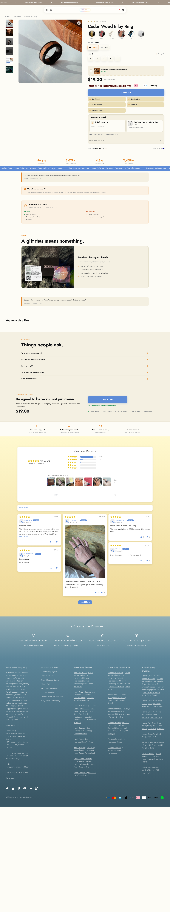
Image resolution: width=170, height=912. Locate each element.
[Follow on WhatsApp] (36, 788)
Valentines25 (146, 773)
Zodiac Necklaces (123, 684)
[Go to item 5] (9, 61)
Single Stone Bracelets (150, 695)
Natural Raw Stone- (149, 723)
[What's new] (118, 10)
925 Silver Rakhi (148, 748)
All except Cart (16, 16)
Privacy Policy (46, 684)
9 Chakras (160, 706)
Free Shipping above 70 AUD (24, 2)
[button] (46, 10)
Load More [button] (85, 602)
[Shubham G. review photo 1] (85, 551)
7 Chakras (157, 703)
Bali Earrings (86, 731)
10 (104, 59)
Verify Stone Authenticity (50, 701)
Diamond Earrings (80, 734)
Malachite (160, 728)
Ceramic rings (90, 692)
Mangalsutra (112, 753)
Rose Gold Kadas (86, 711)
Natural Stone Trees (149, 701)
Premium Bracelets (116, 717)
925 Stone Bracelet (82, 775)
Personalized (90, 753)
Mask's (144, 762)
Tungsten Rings (79, 697)
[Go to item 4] (9, 51)
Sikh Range (90, 750)
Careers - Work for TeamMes (52, 697)
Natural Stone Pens (149, 734)
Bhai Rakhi (147, 745)
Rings (91, 742)
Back (8, 16)
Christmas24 (153, 770)
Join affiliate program (49, 672)
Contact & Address (48, 692)
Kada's (84, 742)
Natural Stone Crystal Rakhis (153, 742)
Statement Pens (152, 737)
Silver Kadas (84, 709)
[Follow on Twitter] (7, 788)
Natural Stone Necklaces (151, 712)
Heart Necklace (156, 717)
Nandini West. (27, 797)
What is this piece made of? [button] (31, 353)
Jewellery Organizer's (155, 759)
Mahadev (77, 764)
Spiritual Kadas (79, 720)
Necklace (77, 742)
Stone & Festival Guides (50, 680)
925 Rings (92, 772)
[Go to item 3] (9, 42)
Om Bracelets (155, 681)
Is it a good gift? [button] (27, 366)
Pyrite (150, 703)
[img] (24, 517)
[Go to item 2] (9, 33)
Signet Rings (78, 695)
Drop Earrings (113, 731)
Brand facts (10, 778)
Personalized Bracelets (151, 692)
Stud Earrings (120, 728)
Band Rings (89, 695)
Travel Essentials (148, 753)
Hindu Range (79, 753)
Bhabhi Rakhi (157, 745)
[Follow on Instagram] (13, 788)
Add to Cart (108, 400)
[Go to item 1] (9, 24)
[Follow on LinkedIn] (30, 788)
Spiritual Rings (84, 700)
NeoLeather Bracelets (82, 717)
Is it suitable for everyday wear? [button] (33, 360)
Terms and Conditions (49, 688)
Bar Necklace (147, 715)
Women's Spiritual (114, 747)
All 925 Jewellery (80, 772)
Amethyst (145, 706)
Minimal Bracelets (123, 714)
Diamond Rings (119, 697)
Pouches (151, 756)
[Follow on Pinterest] (18, 788)
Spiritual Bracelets (157, 690)
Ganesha (85, 764)
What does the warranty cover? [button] (33, 372)
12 (117, 59)
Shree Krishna (84, 767)
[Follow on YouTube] (24, 788)
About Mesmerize (47, 676)
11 (110, 59)
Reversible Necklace (116, 686)
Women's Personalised (116, 739)
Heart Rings (112, 700)
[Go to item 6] (9, 70)
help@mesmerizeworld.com (18, 767)
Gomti (153, 706)
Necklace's (112, 750)
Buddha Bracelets (148, 679)
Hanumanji (87, 761)
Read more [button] (23, 536)
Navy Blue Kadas (80, 714)
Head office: (10, 725)
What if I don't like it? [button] (29, 379)
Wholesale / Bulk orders (50, 667)
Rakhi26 (145, 770)
